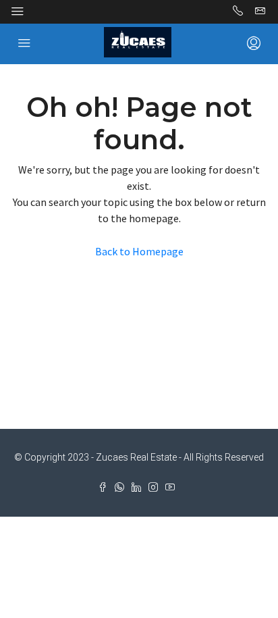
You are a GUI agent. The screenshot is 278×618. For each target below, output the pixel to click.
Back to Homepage (139, 251)
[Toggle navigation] (17, 11)
